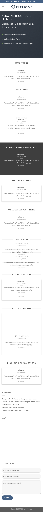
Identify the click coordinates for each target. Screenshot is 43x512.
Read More (21, 296)
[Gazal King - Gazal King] (21, 7)
